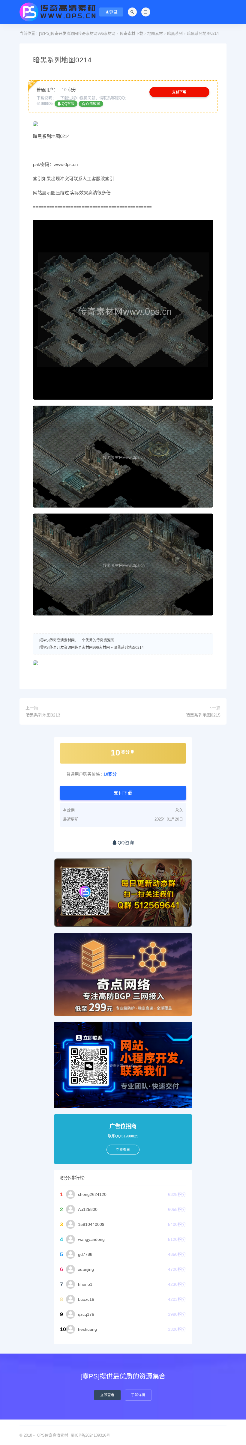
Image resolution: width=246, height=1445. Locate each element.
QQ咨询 (125, 842)
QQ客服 (67, 104)
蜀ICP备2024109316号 (90, 1435)
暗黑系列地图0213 (43, 715)
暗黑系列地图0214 (129, 647)
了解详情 (138, 1395)
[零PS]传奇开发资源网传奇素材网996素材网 (77, 33)
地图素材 (155, 33)
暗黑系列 (175, 33)
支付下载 (179, 92)
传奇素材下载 (131, 33)
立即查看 (107, 1395)
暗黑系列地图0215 (203, 715)
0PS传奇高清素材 (52, 1435)
